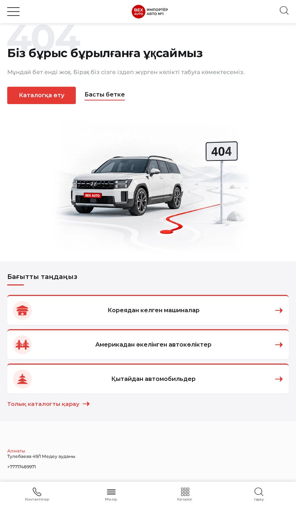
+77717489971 (21, 466)
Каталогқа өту (41, 95)
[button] (13, 11)
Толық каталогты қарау (43, 403)
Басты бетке (104, 94)
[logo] (149, 11)
